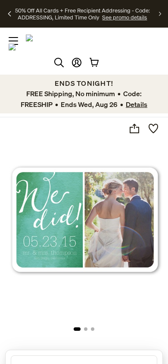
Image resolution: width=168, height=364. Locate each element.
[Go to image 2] (85, 329)
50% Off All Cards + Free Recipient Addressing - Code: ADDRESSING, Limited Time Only (82, 13)
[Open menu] (13, 41)
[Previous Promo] (10, 13)
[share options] (134, 128)
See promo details (124, 17)
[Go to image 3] (92, 329)
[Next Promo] (160, 13)
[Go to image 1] (77, 329)
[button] (76, 62)
